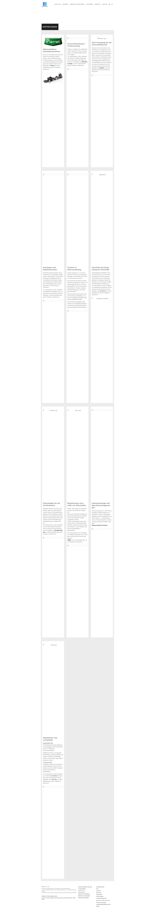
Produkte (98, 4)
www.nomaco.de (81, 892)
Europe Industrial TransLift (99, 525)
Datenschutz (98, 892)
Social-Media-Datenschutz (101, 898)
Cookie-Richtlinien (99, 896)
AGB (97, 888)
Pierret (53, 65)
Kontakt (104, 4)
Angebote (65, 4)
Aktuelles (57, 4)
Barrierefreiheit (99, 894)
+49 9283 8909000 (81, 888)
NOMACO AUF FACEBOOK (84, 893)
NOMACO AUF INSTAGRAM (84, 895)
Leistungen (89, 4)
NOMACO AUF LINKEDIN (83, 897)
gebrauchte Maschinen (77, 4)
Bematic (101, 68)
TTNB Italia (54, 779)
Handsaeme (102, 291)
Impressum (98, 890)
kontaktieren (55, 775)
